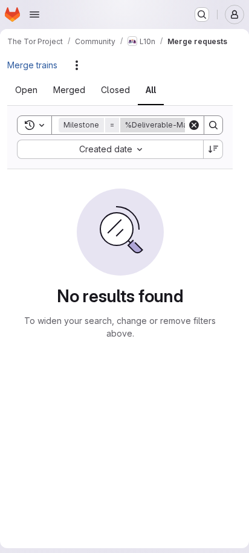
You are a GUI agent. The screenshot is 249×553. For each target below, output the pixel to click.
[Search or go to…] (202, 14)
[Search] (213, 125)
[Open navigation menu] (34, 14)
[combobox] (110, 149)
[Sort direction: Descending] (213, 149)
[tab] (33, 90)
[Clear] (194, 125)
